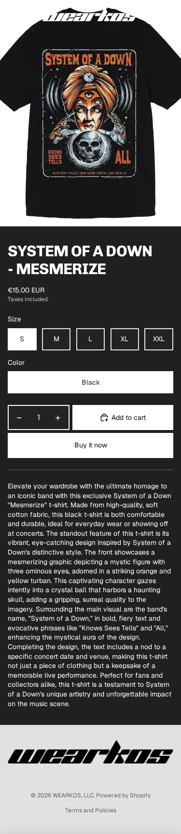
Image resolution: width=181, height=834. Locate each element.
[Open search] (31, 14)
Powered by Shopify (123, 795)
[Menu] (11, 14)
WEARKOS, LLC (73, 795)
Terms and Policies (90, 810)
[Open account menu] (148, 14)
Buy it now (90, 445)
